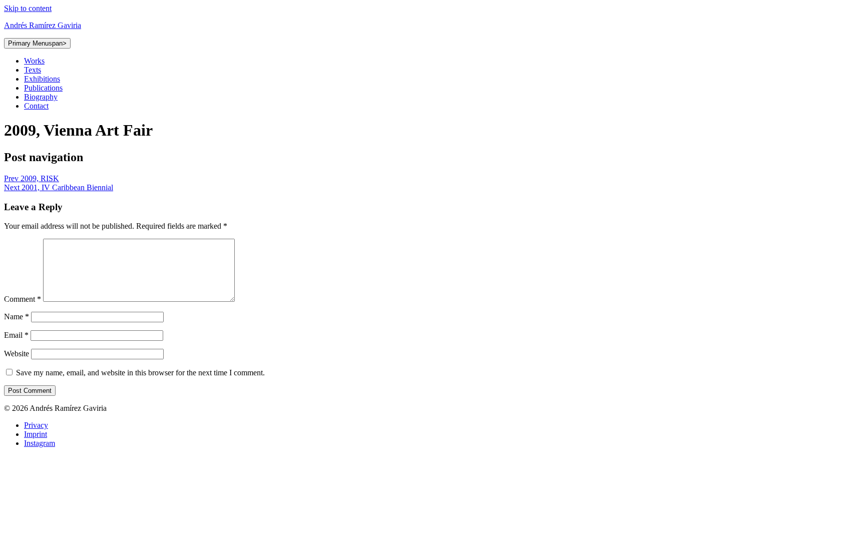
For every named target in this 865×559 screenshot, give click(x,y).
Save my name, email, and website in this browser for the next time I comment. (140, 372)
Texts (32, 70)
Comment (22, 299)
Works (34, 61)
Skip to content (28, 8)
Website (16, 353)
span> (37, 43)
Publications (43, 88)
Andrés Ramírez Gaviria (42, 25)
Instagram (39, 443)
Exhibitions (42, 79)
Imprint (35, 434)
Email (16, 335)
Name (16, 316)
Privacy (36, 425)
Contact (36, 106)
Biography (41, 97)
